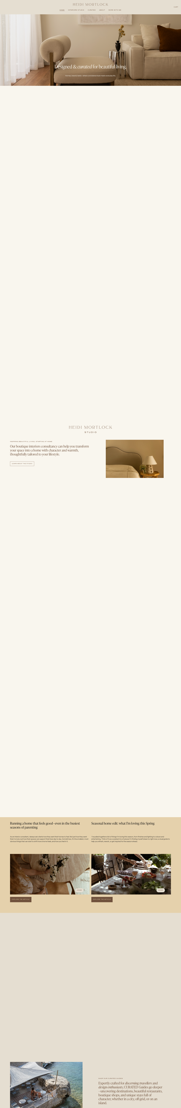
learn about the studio (22, 463)
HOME (62, 10)
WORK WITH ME (115, 10)
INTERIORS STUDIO (76, 10)
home (160, 890)
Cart (176, 7)
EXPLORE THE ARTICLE (21, 899)
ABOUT (102, 10)
